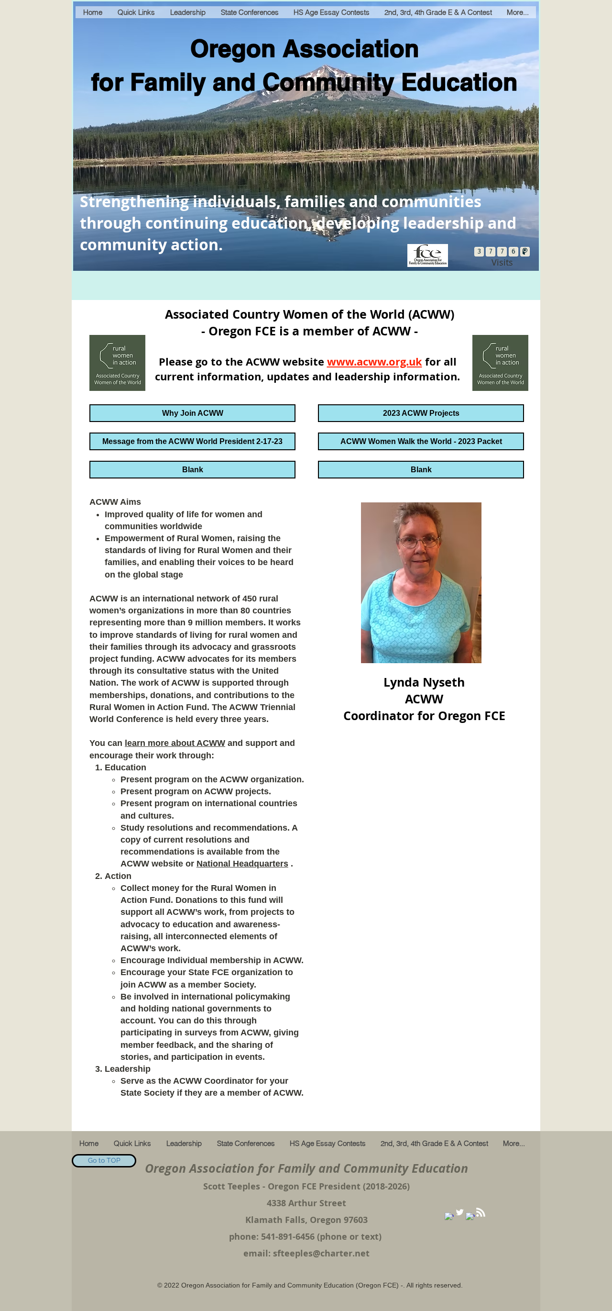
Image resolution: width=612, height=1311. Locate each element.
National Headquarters (242, 863)
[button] (192, 469)
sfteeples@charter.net (321, 1253)
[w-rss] (480, 1212)
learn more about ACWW (175, 743)
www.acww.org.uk (374, 361)
